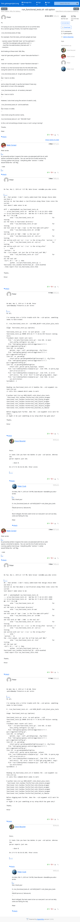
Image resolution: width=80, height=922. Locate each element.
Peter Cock (22, 486)
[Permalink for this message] (58, 135)
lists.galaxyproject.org (10, 3)
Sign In (38, 3)
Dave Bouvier (20, 441)
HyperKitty (40, 919)
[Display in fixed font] (55, 135)
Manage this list (26, 3)
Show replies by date (52, 140)
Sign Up (47, 3)
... (2, 154)
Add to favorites (68, 37)
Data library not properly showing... (67, 11)
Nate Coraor (11, 145)
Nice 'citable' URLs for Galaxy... (11, 11)
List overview (65, 23)
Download (66, 27)
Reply (4, 137)
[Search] (77, 3)
